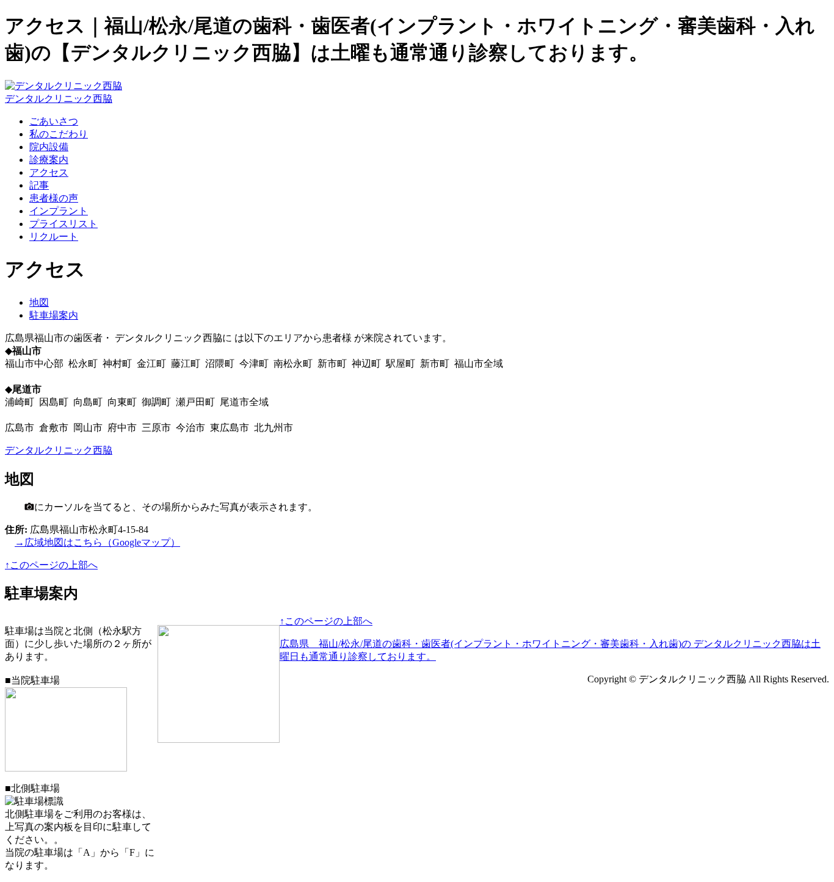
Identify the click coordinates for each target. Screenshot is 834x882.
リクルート (53, 236)
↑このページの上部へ (51, 565)
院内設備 (48, 147)
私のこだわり (58, 134)
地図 (39, 302)
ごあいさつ (53, 121)
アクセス (48, 172)
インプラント (58, 211)
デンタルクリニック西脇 (58, 98)
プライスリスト (63, 224)
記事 (39, 185)
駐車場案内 (53, 315)
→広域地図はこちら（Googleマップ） (97, 542)
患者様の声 (53, 198)
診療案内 (48, 159)
